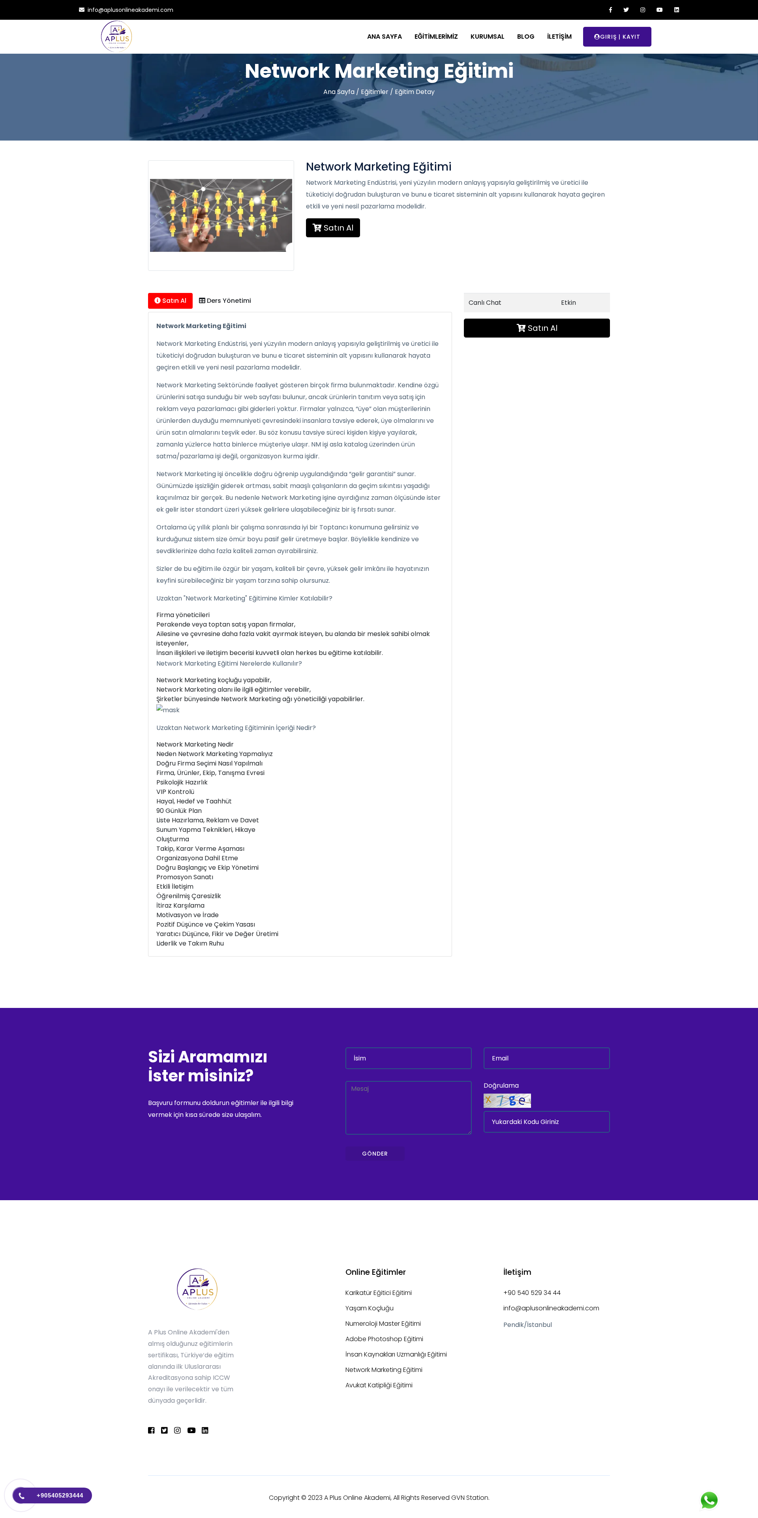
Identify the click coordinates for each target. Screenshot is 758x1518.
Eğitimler (374, 91)
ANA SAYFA (384, 36)
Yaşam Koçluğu (369, 1308)
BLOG (526, 36)
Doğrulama (501, 1085)
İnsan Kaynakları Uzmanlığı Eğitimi (396, 1354)
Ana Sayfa (339, 91)
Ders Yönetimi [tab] (228, 300)
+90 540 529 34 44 (532, 1292)
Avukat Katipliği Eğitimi (379, 1385)
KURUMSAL (488, 36)
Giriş (608, 37)
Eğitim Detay (415, 91)
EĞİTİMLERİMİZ (436, 36)
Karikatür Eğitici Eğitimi (378, 1292)
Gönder (375, 1154)
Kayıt (631, 37)
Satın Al (337, 227)
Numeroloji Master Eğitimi (383, 1323)
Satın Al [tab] (173, 300)
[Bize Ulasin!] (710, 1500)
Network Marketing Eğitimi (383, 1369)
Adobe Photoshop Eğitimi (384, 1338)
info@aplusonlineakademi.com (551, 1308)
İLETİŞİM (559, 36)
